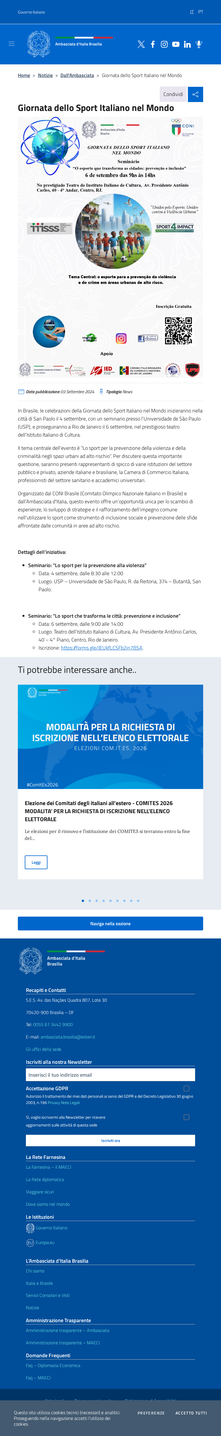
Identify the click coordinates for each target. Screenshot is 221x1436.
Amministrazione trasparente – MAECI (63, 1342)
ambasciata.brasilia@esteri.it (68, 1036)
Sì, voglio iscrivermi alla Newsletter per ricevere (65, 1117)
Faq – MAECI (38, 1377)
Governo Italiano (31, 12)
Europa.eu (44, 1242)
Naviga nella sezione (110, 923)
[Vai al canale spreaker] (197, 43)
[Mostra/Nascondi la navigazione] (11, 43)
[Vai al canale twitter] (140, 43)
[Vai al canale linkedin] (186, 43)
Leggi (39, 862)
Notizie (45, 75)
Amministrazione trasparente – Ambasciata (67, 1330)
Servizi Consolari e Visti (48, 1295)
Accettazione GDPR (47, 1088)
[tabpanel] (110, 790)
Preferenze (151, 1413)
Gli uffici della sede (43, 1049)
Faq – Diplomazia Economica (53, 1365)
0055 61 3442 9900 (52, 1024)
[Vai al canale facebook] (151, 43)
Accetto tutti (191, 1413)
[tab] (83, 901)
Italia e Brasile (39, 1283)
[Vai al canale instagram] (163, 43)
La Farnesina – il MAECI (48, 1167)
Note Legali (70, 1102)
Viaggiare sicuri (40, 1191)
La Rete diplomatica (45, 1179)
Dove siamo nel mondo (48, 1204)
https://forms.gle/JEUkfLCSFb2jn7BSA (101, 648)
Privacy (54, 1102)
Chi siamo (35, 1270)
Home (24, 75)
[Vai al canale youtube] (174, 43)
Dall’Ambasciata (77, 75)
